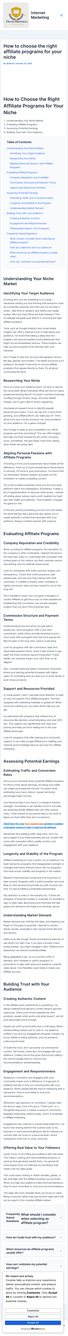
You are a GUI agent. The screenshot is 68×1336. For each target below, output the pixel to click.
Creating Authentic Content (25, 218)
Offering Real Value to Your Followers (29, 228)
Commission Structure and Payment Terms (33, 182)
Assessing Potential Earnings (22, 192)
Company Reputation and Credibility (29, 177)
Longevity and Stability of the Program (30, 203)
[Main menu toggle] (61, 15)
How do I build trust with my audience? (31, 247)
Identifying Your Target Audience (27, 153)
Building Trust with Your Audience (25, 213)
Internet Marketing (40, 15)
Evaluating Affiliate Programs (22, 172)
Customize (33, 1310)
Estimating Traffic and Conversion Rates (31, 198)
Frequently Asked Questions (22, 233)
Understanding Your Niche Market (25, 148)
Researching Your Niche (23, 158)
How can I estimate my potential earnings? (33, 261)
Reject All (33, 1316)
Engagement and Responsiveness (28, 223)
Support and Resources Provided (27, 187)
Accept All (33, 1322)
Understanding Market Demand (27, 208)
